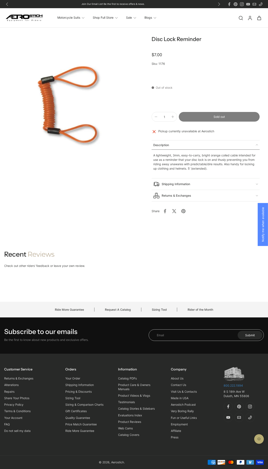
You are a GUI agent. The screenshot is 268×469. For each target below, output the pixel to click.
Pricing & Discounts (78, 391)
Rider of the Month (200, 309)
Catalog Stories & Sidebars (136, 409)
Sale (129, 17)
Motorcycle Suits (68, 17)
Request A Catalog (118, 309)
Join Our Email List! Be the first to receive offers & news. (113, 4)
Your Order (72, 378)
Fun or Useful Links (184, 418)
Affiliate (176, 431)
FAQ (7, 424)
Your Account (13, 418)
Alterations (11, 385)
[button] (219, 117)
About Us (177, 378)
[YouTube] (248, 4)
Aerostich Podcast (183, 405)
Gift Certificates (76, 411)
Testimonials (126, 402)
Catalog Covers (128, 435)
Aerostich (117, 462)
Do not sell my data (17, 431)
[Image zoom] (69, 101)
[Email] (254, 4)
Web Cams (125, 428)
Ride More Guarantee (69, 309)
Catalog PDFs (127, 378)
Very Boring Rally (182, 411)
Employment (179, 424)
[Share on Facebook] (165, 211)
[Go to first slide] (219, 4)
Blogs (148, 17)
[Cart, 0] (259, 17)
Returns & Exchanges (18, 378)
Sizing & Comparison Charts (84, 405)
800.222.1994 (233, 385)
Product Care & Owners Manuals (134, 387)
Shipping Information (79, 385)
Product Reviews (129, 422)
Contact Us (178, 385)
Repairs (9, 391)
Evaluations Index (130, 415)
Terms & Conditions (17, 411)
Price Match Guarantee (81, 424)
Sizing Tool (159, 309)
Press (174, 437)
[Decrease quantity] (156, 117)
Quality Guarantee (77, 418)
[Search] (240, 18)
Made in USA (179, 398)
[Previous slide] (7, 4)
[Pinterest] (235, 4)
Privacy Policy (13, 405)
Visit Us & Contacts (184, 391)
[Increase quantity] (173, 117)
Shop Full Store (103, 17)
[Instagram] (242, 4)
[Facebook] (229, 4)
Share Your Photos (16, 398)
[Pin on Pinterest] (183, 211)
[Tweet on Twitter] (174, 211)
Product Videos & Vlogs (134, 395)
